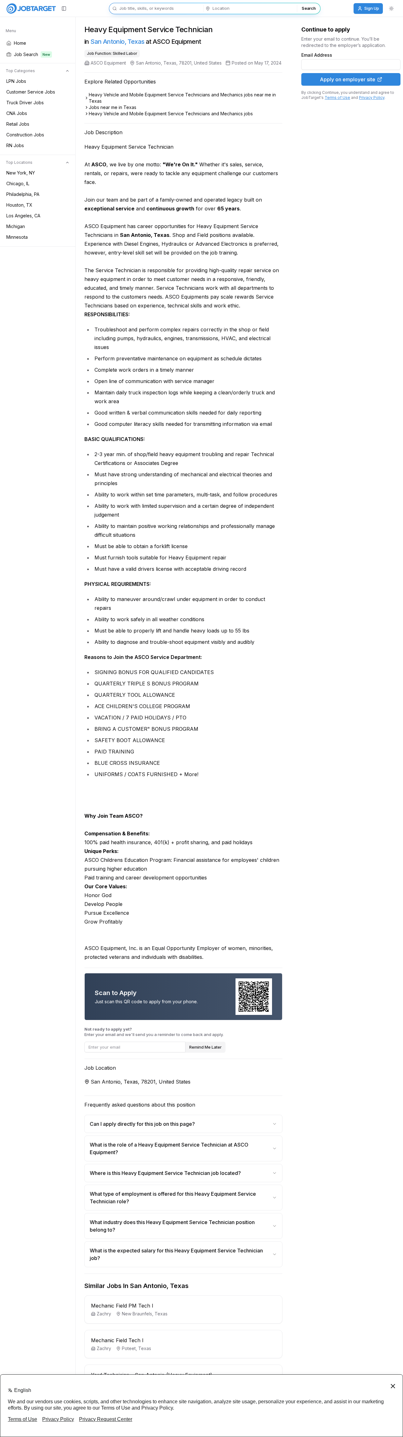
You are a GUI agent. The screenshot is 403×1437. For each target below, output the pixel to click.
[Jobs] (31, 8)
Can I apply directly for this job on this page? (142, 1124)
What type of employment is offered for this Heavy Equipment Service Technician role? (173, 1198)
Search (308, 8)
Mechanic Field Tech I (117, 1340)
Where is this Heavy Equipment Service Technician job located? (165, 1173)
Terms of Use (337, 97)
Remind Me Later (205, 1047)
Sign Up (371, 8)
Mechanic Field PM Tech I (122, 1305)
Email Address (316, 55)
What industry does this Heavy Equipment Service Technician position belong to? (172, 1226)
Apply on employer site (347, 79)
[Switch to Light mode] (391, 8)
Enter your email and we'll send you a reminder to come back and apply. (154, 1032)
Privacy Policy (371, 97)
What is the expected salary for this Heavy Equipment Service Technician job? (176, 1254)
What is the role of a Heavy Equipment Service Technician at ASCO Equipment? (169, 1148)
